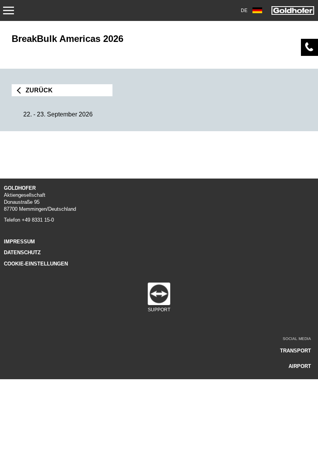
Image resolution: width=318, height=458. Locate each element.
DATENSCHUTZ (22, 252)
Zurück (39, 90)
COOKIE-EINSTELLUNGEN (36, 264)
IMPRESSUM (19, 242)
